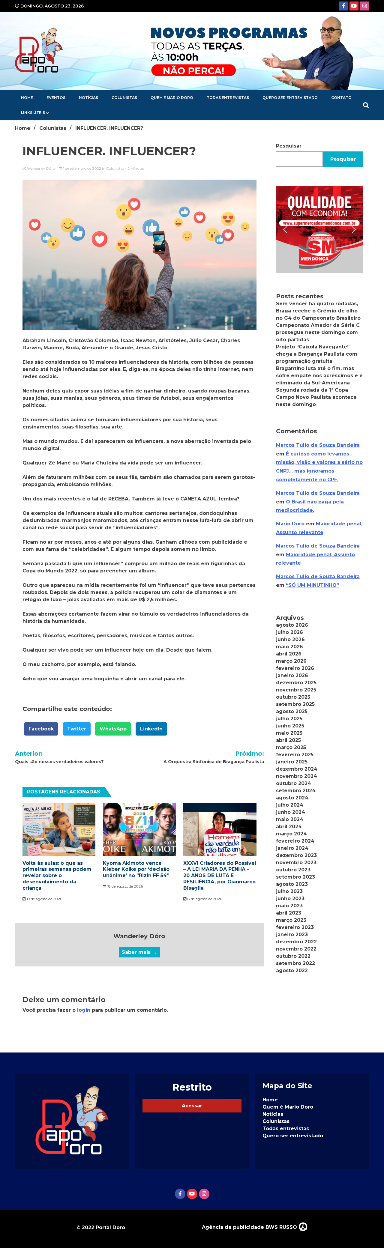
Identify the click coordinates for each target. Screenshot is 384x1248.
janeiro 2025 (292, 762)
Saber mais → (139, 952)
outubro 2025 (293, 697)
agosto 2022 (292, 970)
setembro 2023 (295, 877)
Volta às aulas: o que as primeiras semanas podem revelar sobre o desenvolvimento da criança (57, 875)
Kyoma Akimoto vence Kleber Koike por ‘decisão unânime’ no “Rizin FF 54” (136, 869)
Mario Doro (290, 524)
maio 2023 (289, 906)
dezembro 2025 (296, 682)
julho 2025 (289, 718)
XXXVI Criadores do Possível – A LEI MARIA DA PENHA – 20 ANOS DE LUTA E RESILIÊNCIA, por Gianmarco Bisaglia (219, 875)
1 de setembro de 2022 (82, 168)
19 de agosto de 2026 (44, 899)
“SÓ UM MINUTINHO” (312, 585)
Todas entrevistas (228, 97)
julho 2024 (289, 805)
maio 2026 (289, 646)
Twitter (76, 729)
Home (27, 97)
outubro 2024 (293, 783)
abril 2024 (289, 826)
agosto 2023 (292, 884)
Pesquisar (289, 146)
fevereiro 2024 (295, 841)
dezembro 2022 (296, 942)
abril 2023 (288, 913)
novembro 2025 (296, 690)
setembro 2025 (295, 704)
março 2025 (291, 747)
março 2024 (291, 834)
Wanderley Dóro (41, 168)
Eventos (55, 97)
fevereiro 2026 (295, 668)
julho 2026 (289, 632)
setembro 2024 (296, 790)
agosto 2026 (292, 625)
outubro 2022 (293, 956)
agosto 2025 (292, 711)
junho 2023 (290, 898)
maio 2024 (289, 819)
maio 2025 (289, 733)
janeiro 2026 (292, 675)
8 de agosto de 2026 (204, 899)
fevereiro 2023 (295, 927)
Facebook (41, 729)
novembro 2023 (296, 862)
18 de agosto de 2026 (124, 886)
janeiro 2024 (292, 848)
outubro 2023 (293, 870)
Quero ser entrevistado (290, 97)
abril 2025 (288, 740)
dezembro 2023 (296, 855)
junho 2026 (290, 639)
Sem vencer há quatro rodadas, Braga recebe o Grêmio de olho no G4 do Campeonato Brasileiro (318, 311)
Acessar (192, 1106)
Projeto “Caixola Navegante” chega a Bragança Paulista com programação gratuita (316, 354)
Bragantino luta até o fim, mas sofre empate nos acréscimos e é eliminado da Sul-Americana (319, 376)
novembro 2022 (296, 949)
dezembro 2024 (296, 769)
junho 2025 (290, 726)
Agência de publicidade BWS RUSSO (250, 1227)
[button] (319, 229)
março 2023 (291, 920)
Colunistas (124, 97)
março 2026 (291, 661)
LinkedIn (151, 729)
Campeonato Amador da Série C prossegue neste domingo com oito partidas (318, 332)
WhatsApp (113, 729)
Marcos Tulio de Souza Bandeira (318, 445)
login (83, 1010)
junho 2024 (290, 812)
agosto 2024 (292, 798)
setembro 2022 (295, 963)
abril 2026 (289, 654)
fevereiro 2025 (295, 754)
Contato (341, 97)
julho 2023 (289, 891)
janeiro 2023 (292, 934)
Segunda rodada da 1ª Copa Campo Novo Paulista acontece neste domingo (316, 397)
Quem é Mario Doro (172, 97)
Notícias (88, 97)
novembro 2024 (296, 776)
